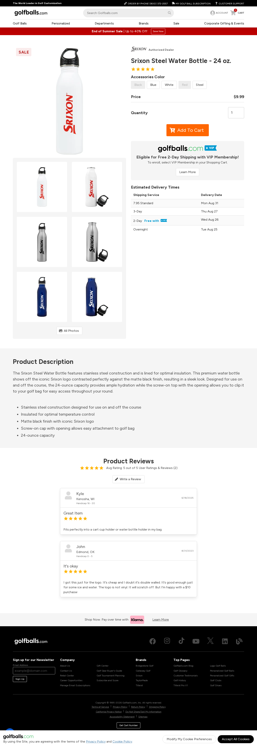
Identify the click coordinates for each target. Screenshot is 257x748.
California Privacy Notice (109, 711)
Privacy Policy (96, 741)
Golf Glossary (180, 670)
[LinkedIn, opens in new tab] (225, 641)
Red (185, 85)
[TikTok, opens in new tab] (181, 641)
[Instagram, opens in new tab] (167, 641)
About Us (65, 665)
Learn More (187, 172)
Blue (153, 85)
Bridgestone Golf (144, 665)
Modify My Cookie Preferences (189, 739)
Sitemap (142, 716)
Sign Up (19, 679)
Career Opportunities (71, 680)
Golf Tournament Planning (110, 675)
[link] (218, 13)
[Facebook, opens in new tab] (152, 641)
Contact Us (66, 670)
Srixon (139, 675)
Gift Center (102, 665)
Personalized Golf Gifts (222, 675)
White (169, 85)
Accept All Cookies (236, 739)
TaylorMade (142, 680)
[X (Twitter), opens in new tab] (210, 641)
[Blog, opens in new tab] (239, 641)
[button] (169, 12)
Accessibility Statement (122, 716)
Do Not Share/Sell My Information (143, 711)
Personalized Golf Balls (222, 670)
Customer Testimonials (185, 675)
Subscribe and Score (107, 680)
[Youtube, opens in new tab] (196, 641)
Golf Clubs (215, 680)
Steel (199, 85)
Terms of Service (100, 706)
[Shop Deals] (128, 31)
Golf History (179, 680)
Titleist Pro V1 (180, 685)
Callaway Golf (143, 670)
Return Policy (138, 706)
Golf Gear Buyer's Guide (109, 670)
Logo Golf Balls (218, 665)
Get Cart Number (128, 725)
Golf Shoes (215, 685)
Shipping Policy (157, 706)
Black (138, 85)
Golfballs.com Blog (183, 665)
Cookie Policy (122, 741)
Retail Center (67, 675)
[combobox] (128, 13)
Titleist (139, 685)
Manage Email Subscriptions (75, 685)
